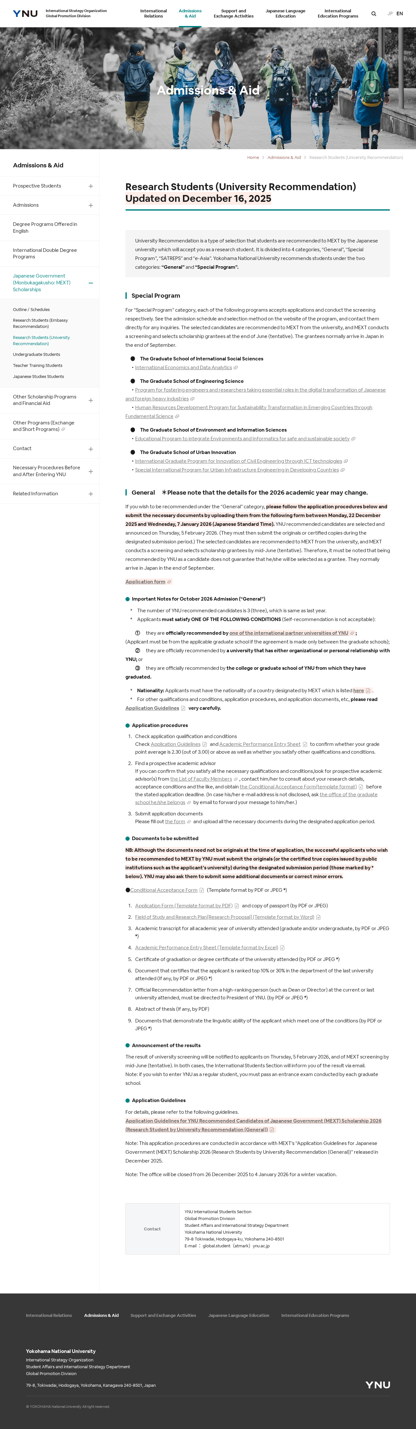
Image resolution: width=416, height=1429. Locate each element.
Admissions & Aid (190, 13)
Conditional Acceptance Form (164, 890)
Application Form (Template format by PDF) (184, 906)
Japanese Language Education (286, 13)
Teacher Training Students (37, 365)
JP (390, 13)
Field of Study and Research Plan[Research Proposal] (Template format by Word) (224, 917)
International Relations (153, 13)
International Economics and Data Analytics (183, 367)
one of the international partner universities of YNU (288, 633)
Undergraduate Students (36, 354)
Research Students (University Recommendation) (41, 340)
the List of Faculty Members (201, 779)
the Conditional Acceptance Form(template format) (298, 787)
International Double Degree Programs (45, 253)
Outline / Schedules (31, 309)
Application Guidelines (152, 708)
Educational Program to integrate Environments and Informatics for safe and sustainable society (242, 438)
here (358, 690)
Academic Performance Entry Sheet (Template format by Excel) (206, 947)
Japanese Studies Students (38, 376)
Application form (145, 581)
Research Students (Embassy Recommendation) (40, 323)
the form (175, 821)
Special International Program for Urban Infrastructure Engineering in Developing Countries (237, 470)
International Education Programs (338, 13)
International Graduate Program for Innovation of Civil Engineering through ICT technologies (238, 461)
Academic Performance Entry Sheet (260, 744)
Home (253, 157)
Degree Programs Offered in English (45, 227)
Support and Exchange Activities (234, 13)
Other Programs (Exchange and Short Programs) (43, 426)
